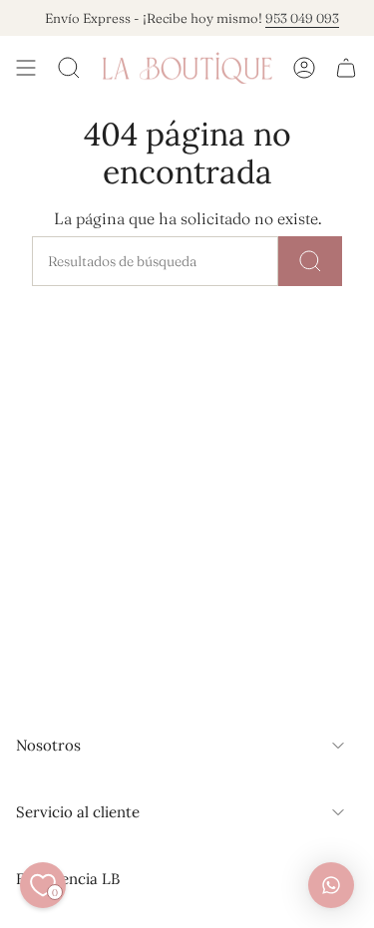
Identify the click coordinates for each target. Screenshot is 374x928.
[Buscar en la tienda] (310, 261)
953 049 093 (298, 18)
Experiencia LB (68, 878)
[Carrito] (346, 68)
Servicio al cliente (78, 811)
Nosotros (48, 745)
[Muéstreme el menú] (26, 68)
